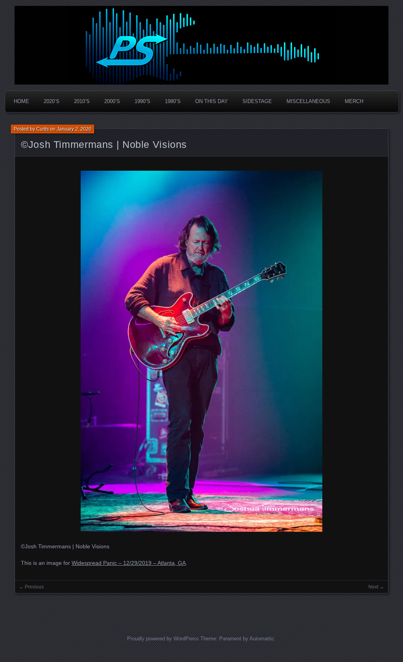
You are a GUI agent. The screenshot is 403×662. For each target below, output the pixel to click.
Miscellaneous (308, 101)
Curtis (42, 129)
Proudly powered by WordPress (163, 639)
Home (21, 101)
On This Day (211, 101)
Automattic (262, 639)
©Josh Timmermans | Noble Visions (104, 144)
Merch (354, 101)
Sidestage (257, 101)
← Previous (31, 587)
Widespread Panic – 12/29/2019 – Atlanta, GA (129, 563)
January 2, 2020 (74, 129)
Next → (376, 587)
